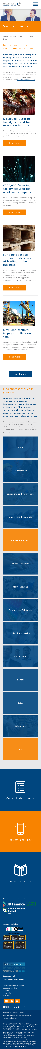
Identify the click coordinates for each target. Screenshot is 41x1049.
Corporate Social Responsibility (13, 985)
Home (5, 36)
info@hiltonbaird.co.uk (26, 80)
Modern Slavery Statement (24, 1015)
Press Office (7, 993)
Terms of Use (7, 1013)
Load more (20, 374)
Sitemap (14, 1018)
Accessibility (7, 1018)
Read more (14, 143)
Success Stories (16, 36)
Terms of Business (9, 1015)
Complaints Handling (10, 988)
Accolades (6, 995)
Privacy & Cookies (18, 1013)
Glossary (6, 990)
